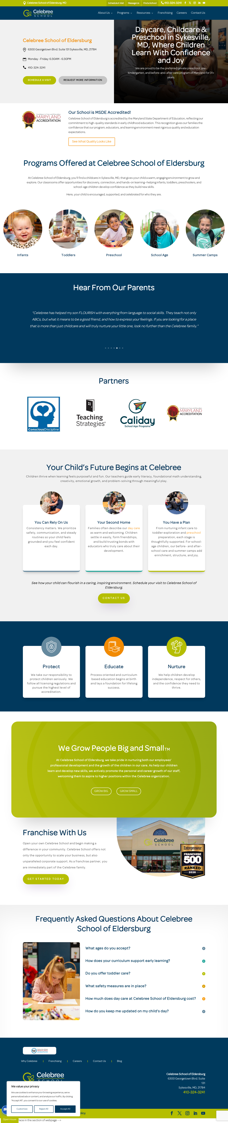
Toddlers (68, 255)
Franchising (165, 13)
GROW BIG (101, 791)
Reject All (43, 1109)
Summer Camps (205, 255)
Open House (9, 1119)
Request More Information (83, 80)
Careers (182, 13)
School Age (159, 255)
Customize (22, 1109)
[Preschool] (113, 228)
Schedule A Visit (116, 3)
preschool (194, 533)
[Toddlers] (68, 228)
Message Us (133, 3)
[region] (43, 1098)
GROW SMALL (129, 791)
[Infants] (22, 228)
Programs (123, 13)
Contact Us (198, 13)
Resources (143, 13)
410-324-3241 (173, 3)
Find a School (150, 3)
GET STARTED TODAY (46, 879)
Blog (119, 1061)
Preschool (114, 255)
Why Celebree (29, 1061)
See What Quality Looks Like (91, 141)
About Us (104, 13)
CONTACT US (114, 598)
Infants (22, 255)
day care (134, 528)
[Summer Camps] (205, 228)
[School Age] (159, 228)
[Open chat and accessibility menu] (6, 1110)
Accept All (65, 1109)
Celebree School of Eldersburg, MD (44, 3)
